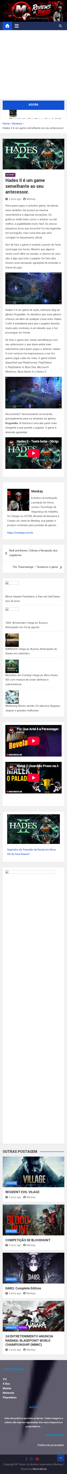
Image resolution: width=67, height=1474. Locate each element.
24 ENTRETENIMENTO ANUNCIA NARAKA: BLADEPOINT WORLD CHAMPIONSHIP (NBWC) (29, 1340)
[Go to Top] (60, 1458)
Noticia (23, 1327)
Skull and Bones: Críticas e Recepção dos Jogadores (33, 553)
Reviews (10, 175)
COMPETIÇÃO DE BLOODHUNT (27, 1240)
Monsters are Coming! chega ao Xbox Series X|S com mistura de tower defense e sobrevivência (31, 680)
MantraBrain (40, 1469)
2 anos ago (15, 199)
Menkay (31, 199)
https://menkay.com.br (20, 532)
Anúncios (11, 1183)
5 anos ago (15, 1197)
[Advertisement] (33, 65)
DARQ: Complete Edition (23, 1288)
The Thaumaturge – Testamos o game (35, 567)
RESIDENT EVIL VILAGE (22, 1192)
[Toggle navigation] (16, 26)
